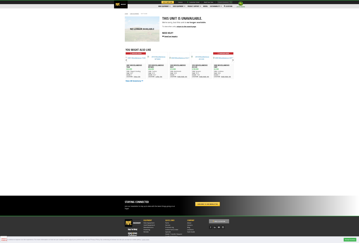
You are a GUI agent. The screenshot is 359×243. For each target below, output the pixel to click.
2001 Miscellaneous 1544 (134, 66)
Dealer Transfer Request (173, 234)
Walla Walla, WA (182, 77)
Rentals (146, 232)
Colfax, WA (158, 77)
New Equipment (163, 6)
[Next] (232, 60)
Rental (205, 6)
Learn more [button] (145, 239)
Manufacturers (149, 227)
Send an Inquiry (170, 36)
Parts (167, 223)
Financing (147, 229)
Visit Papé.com (167, 2)
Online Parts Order (171, 229)
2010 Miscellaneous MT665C (156, 66)
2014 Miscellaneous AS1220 (200, 66)
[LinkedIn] (214, 227)
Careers (180, 2)
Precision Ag (169, 227)
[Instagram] (223, 227)
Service (167, 225)
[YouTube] (219, 227)
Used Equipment (178, 6)
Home (126, 13)
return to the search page (186, 26)
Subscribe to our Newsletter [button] (207, 204)
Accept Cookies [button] (350, 239)
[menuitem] (164, 6)
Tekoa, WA (137, 77)
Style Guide (191, 232)
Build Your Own (208, 2)
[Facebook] (210, 227)
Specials (168, 232)
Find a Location (219, 221)
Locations (228, 6)
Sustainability (215, 6)
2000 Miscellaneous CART (221, 66)
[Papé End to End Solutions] (133, 234)
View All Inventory (133, 81)
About (189, 223)
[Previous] (126, 60)
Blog (188, 227)
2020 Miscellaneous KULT (178, 66)
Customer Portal (194, 2)
